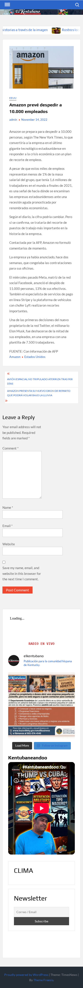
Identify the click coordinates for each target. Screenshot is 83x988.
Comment (10, 448)
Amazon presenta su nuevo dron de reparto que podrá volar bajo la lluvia (38, 393)
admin (13, 119)
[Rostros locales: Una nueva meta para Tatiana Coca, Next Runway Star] (39, 30)
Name (7, 507)
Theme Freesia (43, 980)
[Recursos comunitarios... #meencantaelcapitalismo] (41, 705)
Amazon (15, 357)
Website (8, 544)
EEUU (12, 98)
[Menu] (6, 4)
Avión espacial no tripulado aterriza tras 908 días (40, 381)
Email (7, 526)
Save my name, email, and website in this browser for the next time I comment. (21, 573)
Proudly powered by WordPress (26, 975)
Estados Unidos (34, 357)
